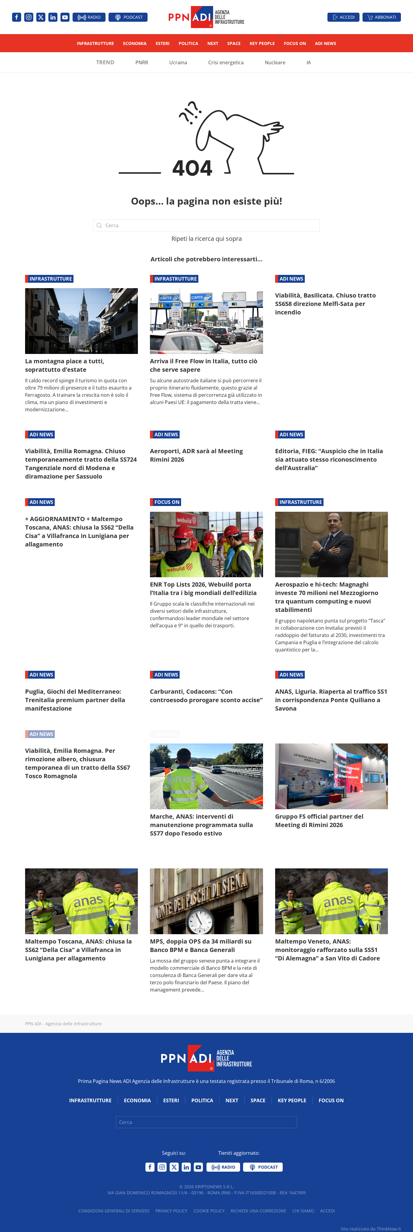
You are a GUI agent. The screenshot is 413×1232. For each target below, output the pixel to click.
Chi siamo (303, 1211)
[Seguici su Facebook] (16, 17)
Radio (93, 17)
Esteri (163, 43)
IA (309, 62)
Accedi (347, 17)
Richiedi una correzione (258, 1211)
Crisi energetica (226, 62)
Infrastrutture (95, 43)
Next (212, 43)
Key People (262, 43)
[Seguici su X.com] (40, 17)
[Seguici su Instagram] (28, 17)
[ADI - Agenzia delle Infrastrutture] (206, 1057)
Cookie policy (209, 1211)
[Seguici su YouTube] (65, 17)
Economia (135, 43)
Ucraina (178, 62)
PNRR (141, 62)
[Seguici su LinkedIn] (52, 17)
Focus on (295, 43)
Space (234, 43)
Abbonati (385, 17)
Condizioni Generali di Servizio (113, 1211)
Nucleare (275, 62)
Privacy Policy (171, 1211)
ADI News (325, 43)
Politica (188, 43)
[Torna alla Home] (206, 17)
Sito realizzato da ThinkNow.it (371, 1229)
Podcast (132, 17)
